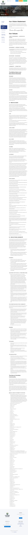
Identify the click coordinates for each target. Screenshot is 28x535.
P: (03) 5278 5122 (7, 522)
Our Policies (3, 42)
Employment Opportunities (3, 34)
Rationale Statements (3, 37)
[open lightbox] (14, 11)
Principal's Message (2, 22)
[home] (3, 2)
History (2, 24)
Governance (3, 32)
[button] (21, 0)
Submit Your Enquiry (7, 526)
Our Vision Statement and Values (3, 27)
